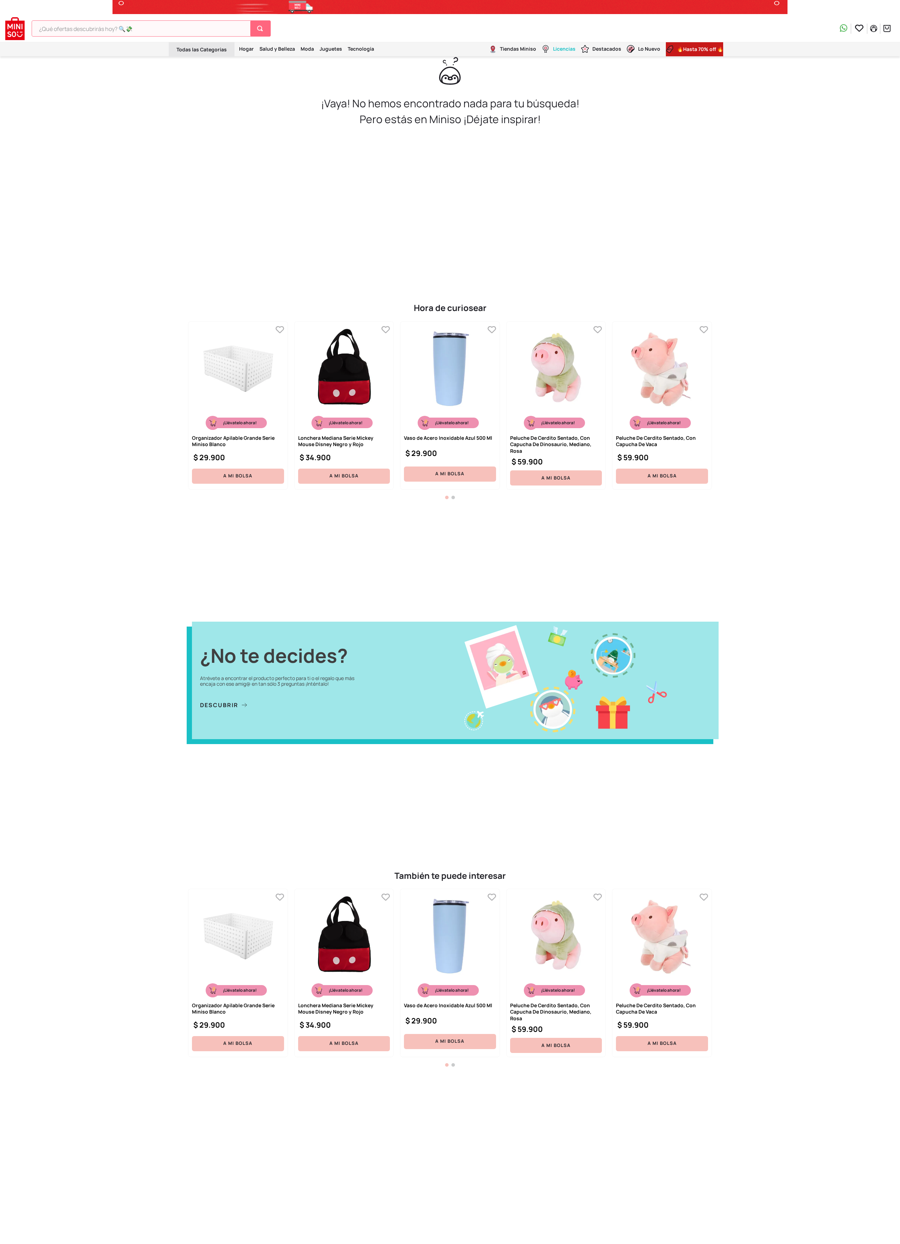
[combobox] (151, 28)
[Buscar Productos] (261, 28)
